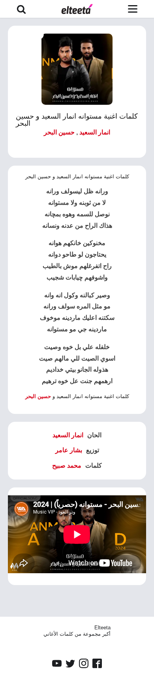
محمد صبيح (66, 465)
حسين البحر (59, 132)
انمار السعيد (94, 132)
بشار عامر (68, 450)
